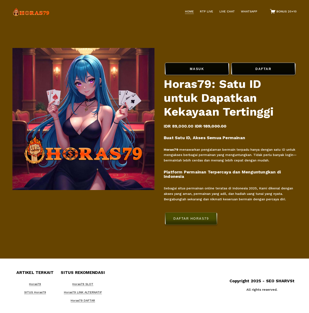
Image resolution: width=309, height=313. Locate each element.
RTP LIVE (206, 11)
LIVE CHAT (227, 11)
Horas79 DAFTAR (83, 300)
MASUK (197, 69)
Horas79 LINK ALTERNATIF (83, 292)
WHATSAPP (249, 11)
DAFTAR (263, 69)
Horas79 (171, 150)
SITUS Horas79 (35, 292)
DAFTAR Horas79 (191, 218)
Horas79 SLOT (82, 284)
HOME (189, 11)
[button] (230, 219)
